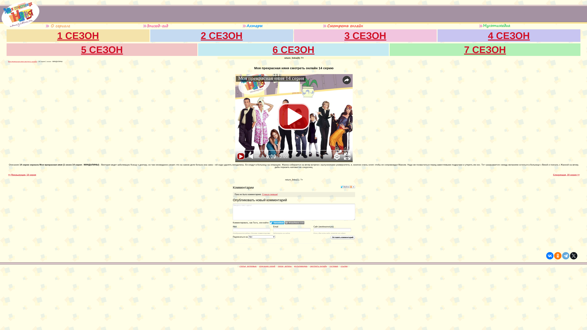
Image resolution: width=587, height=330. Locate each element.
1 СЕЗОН (78, 35)
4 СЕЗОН (509, 35)
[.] (19, 23)
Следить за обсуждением (352, 186)
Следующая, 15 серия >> (566, 175)
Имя (235, 227)
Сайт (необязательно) (324, 227)
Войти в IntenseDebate (277, 222)
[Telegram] (565, 255)
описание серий (267, 266)
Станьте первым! (270, 194)
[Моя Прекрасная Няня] (15, 28)
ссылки (344, 266)
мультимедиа (300, 266)
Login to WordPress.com (294, 222)
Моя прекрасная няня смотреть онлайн (22, 61)
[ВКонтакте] (550, 255)
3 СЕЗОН (365, 35)
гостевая (333, 266)
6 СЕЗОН (293, 49)
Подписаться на (240, 237)
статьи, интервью (248, 266)
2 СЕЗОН (222, 35)
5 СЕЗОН (102, 49)
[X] (573, 255)
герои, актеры (285, 266)
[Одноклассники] (557, 255)
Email (275, 227)
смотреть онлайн (318, 266)
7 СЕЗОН (485, 49)
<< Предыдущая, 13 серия (22, 175)
